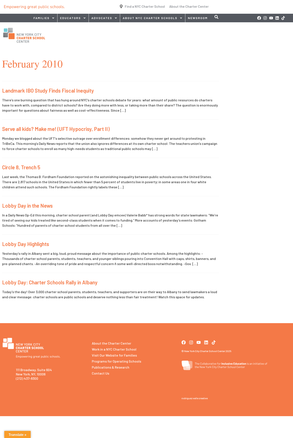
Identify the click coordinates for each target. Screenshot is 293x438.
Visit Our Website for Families (114, 355)
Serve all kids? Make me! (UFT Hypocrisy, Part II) (56, 129)
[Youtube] (271, 18)
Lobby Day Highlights (25, 244)
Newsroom (198, 18)
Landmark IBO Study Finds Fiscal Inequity (48, 90)
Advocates (101, 18)
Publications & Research (110, 367)
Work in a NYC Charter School (114, 349)
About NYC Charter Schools (150, 18)
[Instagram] (265, 18)
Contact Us (100, 373)
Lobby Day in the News (27, 205)
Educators (70, 18)
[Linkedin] (277, 18)
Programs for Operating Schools (116, 361)
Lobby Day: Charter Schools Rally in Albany (50, 282)
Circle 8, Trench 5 (21, 167)
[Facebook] (259, 18)
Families (41, 18)
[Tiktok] (283, 18)
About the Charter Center (111, 343)
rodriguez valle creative (194, 398)
